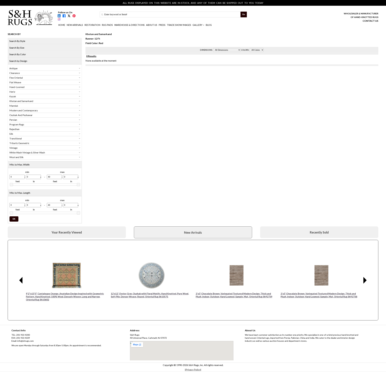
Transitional (15, 138)
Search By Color (17, 54)
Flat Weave (15, 82)
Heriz (12, 91)
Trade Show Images (179, 25)
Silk (11, 133)
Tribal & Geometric (19, 143)
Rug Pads (107, 25)
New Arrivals (75, 25)
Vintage (13, 147)
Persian (13, 119)
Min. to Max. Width (19, 164)
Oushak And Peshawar (21, 115)
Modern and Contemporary (23, 110)
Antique (13, 68)
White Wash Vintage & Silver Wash (27, 152)
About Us (151, 25)
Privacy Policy (193, 369)
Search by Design (18, 60)
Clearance (14, 73)
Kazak (12, 96)
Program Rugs (16, 124)
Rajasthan (14, 129)
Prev (21, 280)
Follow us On (65, 12)
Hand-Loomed (16, 87)
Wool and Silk (16, 157)
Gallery (197, 25)
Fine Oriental (16, 77)
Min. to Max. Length (19, 192)
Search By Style (17, 41)
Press (162, 25)
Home (61, 25)
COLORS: (245, 50)
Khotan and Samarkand (21, 101)
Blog (209, 25)
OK (14, 219)
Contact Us (370, 20)
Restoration (92, 25)
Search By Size (16, 47)
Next (365, 280)
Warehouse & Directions (129, 25)
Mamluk (13, 105)
